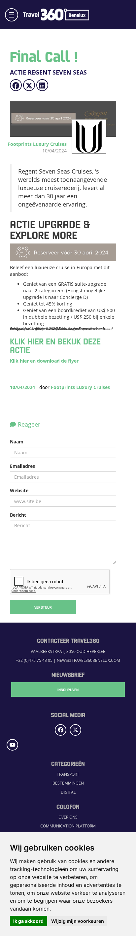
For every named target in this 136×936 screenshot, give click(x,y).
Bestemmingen (68, 783)
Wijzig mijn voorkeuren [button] (77, 921)
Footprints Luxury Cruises (80, 387)
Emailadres (22, 466)
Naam (16, 441)
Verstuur (43, 607)
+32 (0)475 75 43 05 (34, 660)
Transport (68, 774)
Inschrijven (68, 689)
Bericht (18, 515)
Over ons (68, 817)
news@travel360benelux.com (88, 660)
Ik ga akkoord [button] (28, 921)
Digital (68, 792)
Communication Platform (68, 825)
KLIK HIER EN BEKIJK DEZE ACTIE (55, 345)
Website (19, 490)
